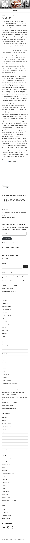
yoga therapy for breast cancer (10, 383)
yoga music (5, 377)
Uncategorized (6, 365)
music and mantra (6, 315)
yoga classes (5, 374)
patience (4, 321)
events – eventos (6, 306)
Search (4, 263)
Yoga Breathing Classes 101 (9, 291)
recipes (4, 336)
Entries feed (5, 512)
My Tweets (5, 258)
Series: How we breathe (8, 342)
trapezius (4, 363)
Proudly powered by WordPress (17, 539)
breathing (4, 300)
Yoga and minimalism (7, 288)
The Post (4, 354)
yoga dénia (19, 200)
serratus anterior (6, 348)
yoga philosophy (12, 197)
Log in (3, 509)
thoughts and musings (17, 195)
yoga (13, 200)
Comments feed (6, 515)
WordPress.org (6, 518)
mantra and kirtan (6, 309)
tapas (3, 351)
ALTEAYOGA (15, 3)
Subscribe (7, 238)
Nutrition (4, 318)
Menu (15, 10)
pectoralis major (6, 324)
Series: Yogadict (6, 345)
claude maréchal (9, 199)
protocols (4, 333)
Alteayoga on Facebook (10, 247)
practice (7, 195)
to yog (3, 360)
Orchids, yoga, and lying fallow (9, 285)
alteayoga (15, 15)
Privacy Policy (5, 539)
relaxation (4, 339)
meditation (5, 312)
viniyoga (4, 368)
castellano (4, 303)
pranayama (5, 330)
